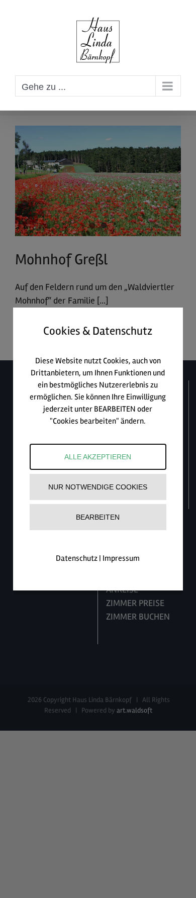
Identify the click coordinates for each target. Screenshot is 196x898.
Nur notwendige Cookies (97, 487)
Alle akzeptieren (97, 457)
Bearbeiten (98, 517)
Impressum (121, 558)
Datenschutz (76, 558)
